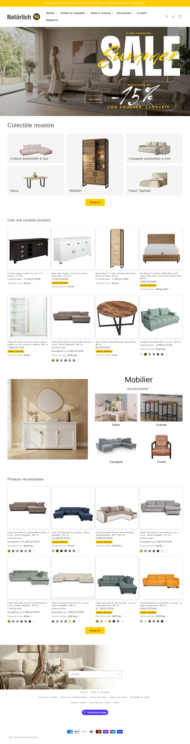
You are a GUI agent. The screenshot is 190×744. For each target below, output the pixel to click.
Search (84, 692)
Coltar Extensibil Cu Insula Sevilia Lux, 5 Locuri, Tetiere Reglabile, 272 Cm (159, 533)
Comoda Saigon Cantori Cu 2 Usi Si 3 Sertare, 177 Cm (25, 274)
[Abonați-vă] (118, 674)
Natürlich (18, 737)
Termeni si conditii (48, 697)
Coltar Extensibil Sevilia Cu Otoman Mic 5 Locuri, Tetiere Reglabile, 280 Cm (27, 604)
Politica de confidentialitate (73, 697)
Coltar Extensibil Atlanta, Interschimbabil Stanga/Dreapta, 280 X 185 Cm (115, 533)
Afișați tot (95, 202)
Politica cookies (79, 702)
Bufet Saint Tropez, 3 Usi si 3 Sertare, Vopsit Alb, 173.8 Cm (70, 274)
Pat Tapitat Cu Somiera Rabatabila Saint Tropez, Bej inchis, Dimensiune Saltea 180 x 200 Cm (161, 276)
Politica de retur (98, 697)
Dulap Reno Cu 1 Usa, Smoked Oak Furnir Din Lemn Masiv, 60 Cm (116, 274)
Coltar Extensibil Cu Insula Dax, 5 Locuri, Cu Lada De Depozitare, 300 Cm (161, 604)
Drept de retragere (100, 692)
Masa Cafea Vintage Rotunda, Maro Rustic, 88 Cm (116, 343)
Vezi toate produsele (138, 388)
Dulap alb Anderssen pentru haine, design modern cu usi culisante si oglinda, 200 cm (27, 343)
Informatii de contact (99, 702)
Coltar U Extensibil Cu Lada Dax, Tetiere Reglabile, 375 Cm (71, 533)
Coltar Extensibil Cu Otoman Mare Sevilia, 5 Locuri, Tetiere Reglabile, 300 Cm (72, 343)
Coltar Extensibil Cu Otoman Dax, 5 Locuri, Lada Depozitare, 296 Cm (116, 604)
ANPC (116, 702)
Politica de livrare (118, 697)
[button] (51, 13)
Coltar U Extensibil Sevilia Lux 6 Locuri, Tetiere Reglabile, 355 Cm (70, 604)
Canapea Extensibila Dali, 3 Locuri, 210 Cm (160, 342)
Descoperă (95, 99)
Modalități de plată (139, 697)
